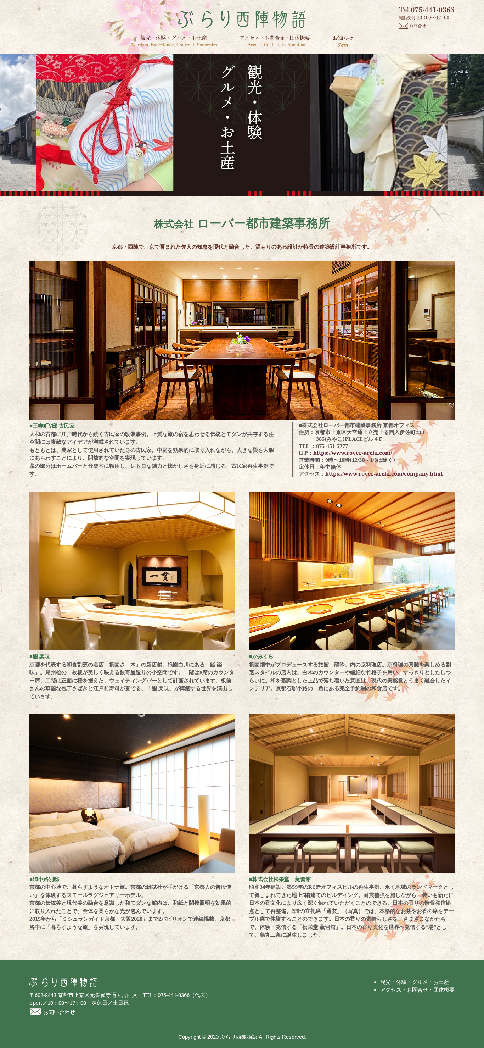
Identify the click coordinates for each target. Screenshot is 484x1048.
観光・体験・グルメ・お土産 (174, 41)
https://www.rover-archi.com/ (352, 452)
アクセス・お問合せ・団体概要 (275, 41)
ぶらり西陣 (242, 19)
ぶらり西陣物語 (63, 982)
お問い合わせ (59, 1011)
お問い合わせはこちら (412, 26)
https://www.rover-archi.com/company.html (384, 473)
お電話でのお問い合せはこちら (427, 13)
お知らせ (343, 41)
